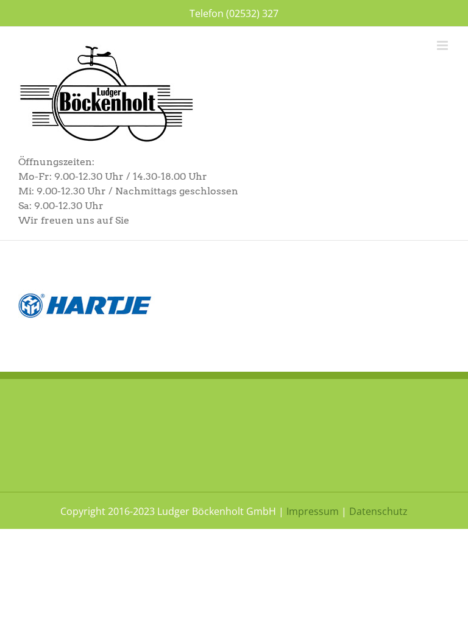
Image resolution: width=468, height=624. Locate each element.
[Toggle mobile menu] (443, 45)
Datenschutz (378, 511)
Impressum (312, 511)
